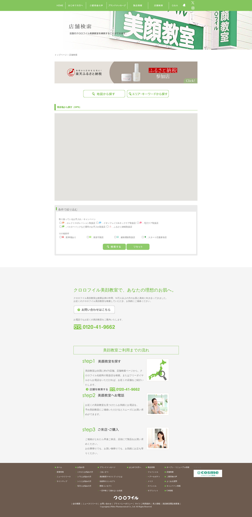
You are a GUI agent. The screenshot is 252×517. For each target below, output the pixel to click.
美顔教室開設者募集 (171, 504)
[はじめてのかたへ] (75, 2)
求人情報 (156, 504)
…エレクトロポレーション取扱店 (80, 223)
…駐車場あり (70, 237)
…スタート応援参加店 (156, 237)
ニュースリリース (90, 504)
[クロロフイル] (60, 2)
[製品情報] (137, 2)
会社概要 (76, 504)
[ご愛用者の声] (96, 2)
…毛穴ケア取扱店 (150, 223)
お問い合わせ (105, 504)
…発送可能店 (97, 237)
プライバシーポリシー (123, 504)
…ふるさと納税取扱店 (122, 227)
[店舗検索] (158, 2)
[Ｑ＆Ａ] (175, 2)
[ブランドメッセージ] (117, 2)
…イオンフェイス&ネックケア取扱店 (119, 223)
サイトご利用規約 (142, 504)
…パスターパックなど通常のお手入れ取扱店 (85, 227)
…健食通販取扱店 (127, 237)
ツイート (197, 467)
